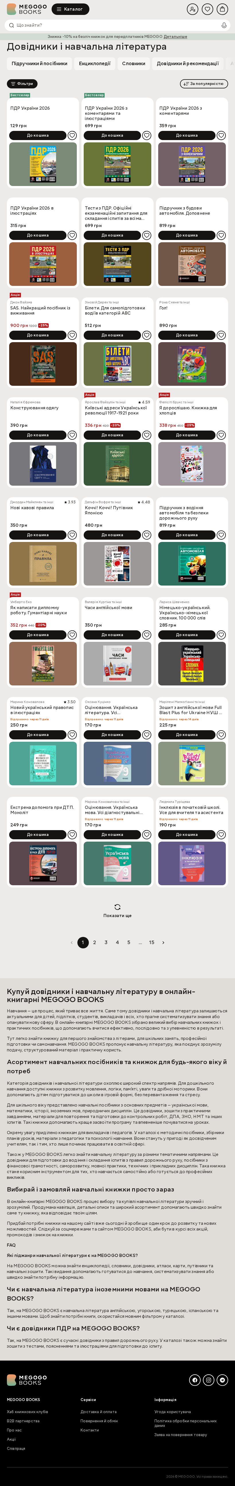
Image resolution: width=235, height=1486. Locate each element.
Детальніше (175, 36)
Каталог (73, 9)
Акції (11, 1439)
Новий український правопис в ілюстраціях (42, 710)
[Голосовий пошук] (224, 25)
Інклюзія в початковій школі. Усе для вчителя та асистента (191, 810)
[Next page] (163, 942)
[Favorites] (207, 9)
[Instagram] (208, 1380)
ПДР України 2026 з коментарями (180, 111)
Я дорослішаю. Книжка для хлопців (188, 410)
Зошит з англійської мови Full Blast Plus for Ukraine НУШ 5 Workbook (190, 710)
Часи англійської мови (108, 608)
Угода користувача (172, 1412)
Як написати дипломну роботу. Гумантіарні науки (38, 610)
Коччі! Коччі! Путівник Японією (109, 510)
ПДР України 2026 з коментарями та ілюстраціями (106, 113)
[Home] (29, 9)
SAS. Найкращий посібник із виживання (40, 310)
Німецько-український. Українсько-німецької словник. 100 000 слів (184, 613)
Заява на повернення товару (180, 1434)
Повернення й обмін (99, 1421)
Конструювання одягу (34, 408)
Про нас (14, 1430)
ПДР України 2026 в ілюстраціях (32, 211)
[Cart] (222, 9)
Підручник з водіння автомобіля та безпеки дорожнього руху (183, 513)
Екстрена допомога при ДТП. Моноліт (42, 810)
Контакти (90, 1430)
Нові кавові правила (32, 508)
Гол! (163, 308)
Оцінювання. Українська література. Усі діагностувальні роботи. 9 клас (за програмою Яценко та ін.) (115, 710)
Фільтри (25, 83)
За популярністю (207, 83)
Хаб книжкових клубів (27, 1412)
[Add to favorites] (72, 135)
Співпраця (16, 1448)
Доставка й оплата (99, 1412)
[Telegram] (222, 1380)
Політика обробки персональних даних (185, 1423)
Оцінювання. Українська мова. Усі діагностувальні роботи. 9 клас (112, 810)
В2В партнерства (23, 1421)
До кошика (38, 135)
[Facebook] (195, 1380)
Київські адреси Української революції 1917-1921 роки (116, 410)
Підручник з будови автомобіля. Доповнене (184, 211)
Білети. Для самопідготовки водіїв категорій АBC (115, 310)
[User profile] (192, 9)
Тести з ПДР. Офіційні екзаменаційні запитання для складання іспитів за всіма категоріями (116, 213)
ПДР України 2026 (30, 108)
